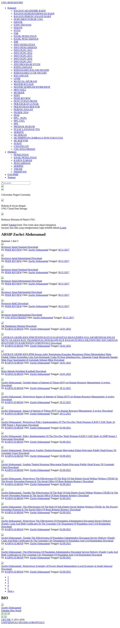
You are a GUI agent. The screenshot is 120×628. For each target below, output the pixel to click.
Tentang (11, 177)
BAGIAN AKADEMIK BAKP (30, 10)
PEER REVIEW (22, 98)
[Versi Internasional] (2, 186)
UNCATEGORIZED (24, 149)
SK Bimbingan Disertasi (13, 326)
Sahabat (13, 225)
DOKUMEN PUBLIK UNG (28, 19)
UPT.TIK (6, 619)
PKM (16, 115)
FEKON (18, 27)
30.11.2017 (63, 250)
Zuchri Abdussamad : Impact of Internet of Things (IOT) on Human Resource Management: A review (51, 410)
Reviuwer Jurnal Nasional (14, 247)
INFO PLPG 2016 (23, 58)
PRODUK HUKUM (24, 126)
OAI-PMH (13, 174)
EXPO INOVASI (22, 25)
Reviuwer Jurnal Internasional (16, 258)
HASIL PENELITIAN (25, 36)
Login (63, 227)
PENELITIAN (21, 154)
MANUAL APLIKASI (25, 81)
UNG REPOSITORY (12, 2)
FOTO (17, 30)
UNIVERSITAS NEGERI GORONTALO (22, 622)
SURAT (18, 143)
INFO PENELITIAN (24, 44)
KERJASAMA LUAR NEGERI (30, 73)
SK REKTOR (21, 140)
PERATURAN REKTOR (27, 106)
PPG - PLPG (20, 118)
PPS (16, 123)
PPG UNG (19, 121)
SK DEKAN (20, 135)
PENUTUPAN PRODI (25, 101)
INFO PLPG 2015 (23, 56)
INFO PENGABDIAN (25, 47)
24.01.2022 (65, 329)
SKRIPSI (18, 166)
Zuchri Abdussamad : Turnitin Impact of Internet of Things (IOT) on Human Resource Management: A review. (55, 382)
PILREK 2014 (21, 112)
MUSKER (19, 92)
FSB (16, 33)
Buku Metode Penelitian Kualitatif (18, 371)
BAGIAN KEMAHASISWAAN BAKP (34, 13)
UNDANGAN (21, 146)
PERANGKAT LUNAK (26, 104)
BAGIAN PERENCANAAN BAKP (32, 16)
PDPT (17, 95)
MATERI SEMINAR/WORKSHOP (32, 87)
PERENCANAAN (23, 109)
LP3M (17, 78)
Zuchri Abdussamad (38, 250)
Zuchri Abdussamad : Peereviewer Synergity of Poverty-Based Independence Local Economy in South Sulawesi (56, 566)
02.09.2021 (65, 427)
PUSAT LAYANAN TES (27, 129)
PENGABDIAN (22, 163)
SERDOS (19, 132)
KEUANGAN (21, 75)
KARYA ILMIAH (23, 160)
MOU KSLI (20, 89)
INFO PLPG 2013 (23, 50)
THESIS (18, 169)
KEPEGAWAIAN (23, 67)
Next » (11, 591)
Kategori (12, 8)
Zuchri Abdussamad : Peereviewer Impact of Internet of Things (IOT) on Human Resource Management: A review (57, 396)
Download (33, 247)
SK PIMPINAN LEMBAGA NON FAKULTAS (38, 137)
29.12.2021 (65, 388)
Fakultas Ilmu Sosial (11, 610)
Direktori (12, 152)
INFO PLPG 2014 (23, 53)
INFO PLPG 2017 (23, 61)
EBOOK (18, 22)
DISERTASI (20, 171)
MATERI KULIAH (24, 84)
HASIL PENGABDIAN (26, 39)
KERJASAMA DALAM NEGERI (31, 70)
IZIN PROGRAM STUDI (27, 64)
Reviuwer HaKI (9, 303)
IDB (16, 41)
